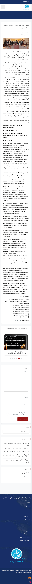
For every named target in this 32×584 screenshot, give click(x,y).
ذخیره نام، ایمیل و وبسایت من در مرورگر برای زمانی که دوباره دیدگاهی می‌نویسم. (16, 414)
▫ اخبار (28, 523)
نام (27, 390)
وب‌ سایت (25, 404)
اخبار (25, 35)
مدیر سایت (9, 33)
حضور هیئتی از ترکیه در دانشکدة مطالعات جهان (17, 448)
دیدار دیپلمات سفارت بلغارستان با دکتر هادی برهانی (16, 452)
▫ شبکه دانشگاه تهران (25, 537)
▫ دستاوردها (27, 534)
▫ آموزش (28, 531)
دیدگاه (26, 372)
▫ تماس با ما (27, 520)
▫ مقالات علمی (26, 526)
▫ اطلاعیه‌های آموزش (25, 517)
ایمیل (26, 397)
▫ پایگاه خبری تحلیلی (25, 540)
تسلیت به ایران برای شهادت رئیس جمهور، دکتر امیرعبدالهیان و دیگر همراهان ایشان (16, 352)
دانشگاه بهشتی (25, 473)
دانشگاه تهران (26, 476)
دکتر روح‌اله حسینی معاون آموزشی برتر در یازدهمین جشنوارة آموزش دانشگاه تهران (16, 456)
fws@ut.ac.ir (26, 2)
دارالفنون (19, 572)
